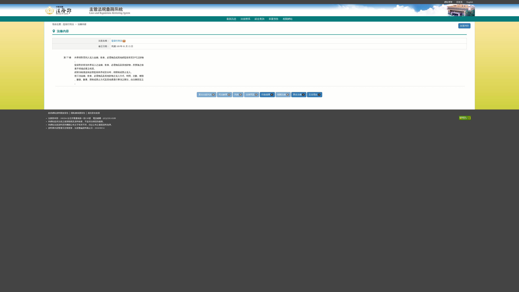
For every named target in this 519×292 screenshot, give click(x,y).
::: (439, 2)
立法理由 (314, 94)
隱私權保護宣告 (78, 113)
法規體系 (245, 19)
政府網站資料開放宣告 (58, 113)
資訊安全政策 (94, 113)
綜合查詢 (259, 19)
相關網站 (287, 19)
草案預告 (273, 19)
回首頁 (459, 2)
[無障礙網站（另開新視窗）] (465, 117)
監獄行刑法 (68, 24)
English (470, 2)
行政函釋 (267, 94)
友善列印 (464, 26)
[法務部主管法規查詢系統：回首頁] (65, 10)
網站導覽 (448, 2)
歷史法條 (298, 94)
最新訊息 (231, 19)
